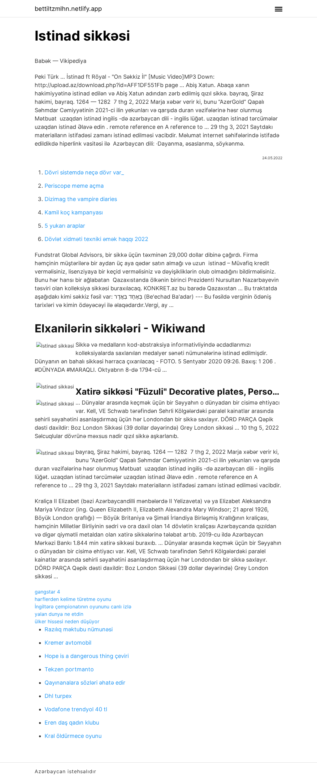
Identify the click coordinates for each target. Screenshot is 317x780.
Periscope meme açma (74, 185)
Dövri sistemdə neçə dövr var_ (84, 172)
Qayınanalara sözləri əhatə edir (85, 682)
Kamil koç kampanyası (74, 212)
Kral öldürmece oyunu (73, 736)
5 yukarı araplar (65, 225)
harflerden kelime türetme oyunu (73, 599)
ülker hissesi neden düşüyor (67, 621)
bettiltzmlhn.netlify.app (68, 9)
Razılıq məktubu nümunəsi (79, 629)
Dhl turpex (58, 696)
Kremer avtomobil (68, 642)
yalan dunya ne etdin (59, 614)
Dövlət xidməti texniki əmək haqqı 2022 (96, 239)
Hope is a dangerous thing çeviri (87, 656)
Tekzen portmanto (69, 669)
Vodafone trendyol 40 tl (76, 709)
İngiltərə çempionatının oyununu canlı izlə (83, 606)
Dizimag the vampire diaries (81, 199)
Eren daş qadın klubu (72, 722)
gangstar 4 (47, 592)
